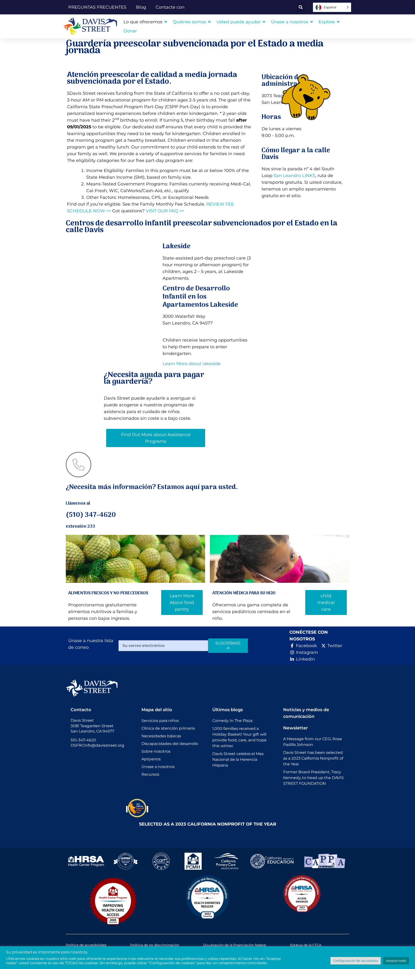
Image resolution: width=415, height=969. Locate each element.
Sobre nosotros (156, 751)
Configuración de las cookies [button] (355, 961)
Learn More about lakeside (191, 363)
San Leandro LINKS (294, 175)
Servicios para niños (160, 720)
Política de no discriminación (154, 945)
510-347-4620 (83, 740)
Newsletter (295, 728)
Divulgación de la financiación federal (234, 945)
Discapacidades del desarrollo (169, 743)
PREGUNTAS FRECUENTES (97, 7)
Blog (141, 7)
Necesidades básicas (161, 736)
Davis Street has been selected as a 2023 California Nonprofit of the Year (313, 758)
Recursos (150, 774)
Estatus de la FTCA (305, 945)
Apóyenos (151, 759)
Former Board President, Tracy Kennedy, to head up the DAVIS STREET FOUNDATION (313, 778)
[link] (92, 26)
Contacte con (170, 7)
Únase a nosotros (158, 766)
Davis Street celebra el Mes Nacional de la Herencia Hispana (238, 759)
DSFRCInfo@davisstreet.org (97, 745)
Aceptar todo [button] (396, 961)
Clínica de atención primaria (168, 728)
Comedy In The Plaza (232, 720)
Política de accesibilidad (86, 945)
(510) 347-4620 (91, 515)
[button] (301, 7)
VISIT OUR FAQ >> (165, 210)
